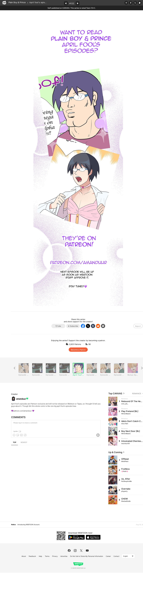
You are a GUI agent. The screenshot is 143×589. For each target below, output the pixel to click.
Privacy (55, 556)
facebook (69, 550)
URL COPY (139, 3)
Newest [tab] (24, 442)
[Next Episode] (77, 3)
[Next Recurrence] (142, 368)
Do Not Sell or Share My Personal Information (86, 556)
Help (40, 556)
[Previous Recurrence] (14, 368)
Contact (116, 556)
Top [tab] (14, 442)
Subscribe (126, 3)
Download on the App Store (93, 537)
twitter (81, 550)
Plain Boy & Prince (17, 2)
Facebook (130, 3)
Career (108, 556)
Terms (47, 556)
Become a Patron (78, 350)
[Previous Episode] (66, 3)
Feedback (32, 556)
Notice (13, 524)
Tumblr (93, 326)
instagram (75, 550)
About (24, 556)
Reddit (98, 326)
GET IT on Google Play (76, 537)
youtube (87, 550)
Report (138, 326)
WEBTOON (4, 3)
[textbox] (55, 424)
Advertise (63, 556)
